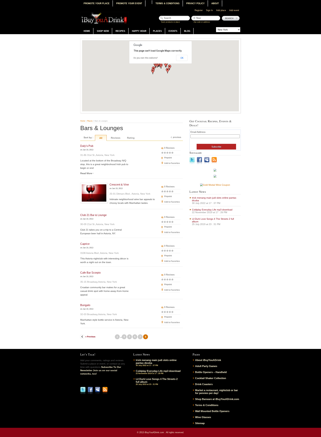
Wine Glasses (203, 417)
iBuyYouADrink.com (155, 432)
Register (199, 10)
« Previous (90, 337)
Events (173, 31)
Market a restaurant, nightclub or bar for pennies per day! (216, 391)
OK (181, 58)
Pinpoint (168, 158)
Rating (131, 137)
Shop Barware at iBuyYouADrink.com (217, 399)
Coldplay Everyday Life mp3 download (212, 209)
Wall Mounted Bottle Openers (212, 411)
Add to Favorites (172, 163)
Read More (86, 173)
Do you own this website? (146, 58)
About (215, 3)
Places (157, 31)
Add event (234, 10)
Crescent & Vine (119, 184)
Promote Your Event (129, 3)
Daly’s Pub (86, 145)
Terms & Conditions (167, 3)
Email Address (197, 132)
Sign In (209, 10)
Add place (221, 10)
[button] (169, 67)
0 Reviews (169, 148)
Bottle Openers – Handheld (211, 372)
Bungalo (85, 305)
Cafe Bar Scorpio (90, 272)
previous (177, 137)
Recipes (120, 31)
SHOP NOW (103, 31)
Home (87, 31)
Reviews (115, 137)
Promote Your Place (97, 3)
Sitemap (200, 423)
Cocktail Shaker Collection (210, 378)
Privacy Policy (195, 3)
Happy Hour (139, 31)
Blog (187, 31)
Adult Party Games (206, 366)
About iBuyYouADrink (208, 360)
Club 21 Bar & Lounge (93, 215)
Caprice (85, 243)
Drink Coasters (204, 384)
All (100, 138)
